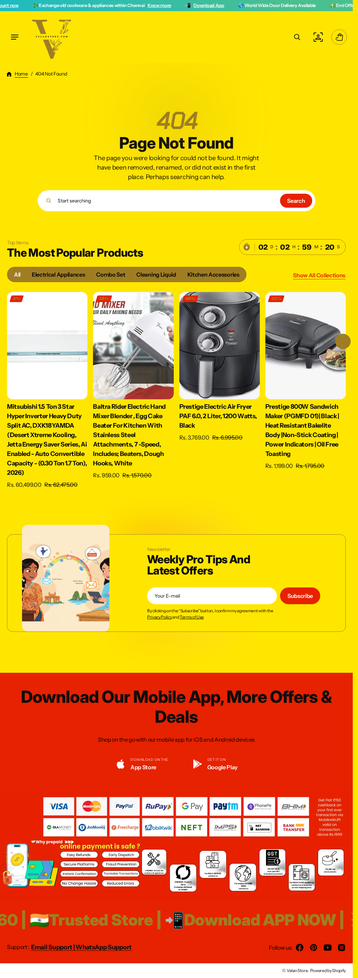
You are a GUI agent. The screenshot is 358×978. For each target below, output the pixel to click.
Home (21, 74)
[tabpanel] (176, 392)
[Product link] (47, 390)
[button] (14, 37)
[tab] (17, 274)
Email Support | (53, 947)
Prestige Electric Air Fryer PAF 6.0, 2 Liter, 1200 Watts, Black (218, 416)
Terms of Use (192, 617)
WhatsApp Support (104, 947)
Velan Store (297, 970)
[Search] (49, 200)
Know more (114, 5)
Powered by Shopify (328, 970)
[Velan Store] (52, 37)
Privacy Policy (159, 617)
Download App (163, 5)
